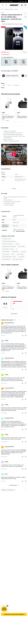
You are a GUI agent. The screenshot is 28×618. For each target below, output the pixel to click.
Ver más (14, 188)
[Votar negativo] (25, 335)
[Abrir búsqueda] (6, 5)
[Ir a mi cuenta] (21, 5)
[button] (4, 609)
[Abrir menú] (2, 5)
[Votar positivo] (22, 335)
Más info (3, 87)
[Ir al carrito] (25, 5)
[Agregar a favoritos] (25, 13)
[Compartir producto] (25, 16)
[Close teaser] (7, 605)
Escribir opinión (14, 313)
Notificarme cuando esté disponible (14, 614)
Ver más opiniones (13, 485)
